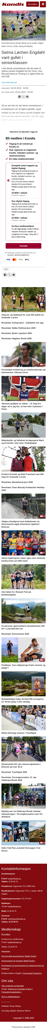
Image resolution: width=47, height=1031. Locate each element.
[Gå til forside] (13, 4)
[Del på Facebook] (19, 97)
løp (6, 269)
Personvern (6, 1001)
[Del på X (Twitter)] (23, 97)
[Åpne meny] (43, 4)
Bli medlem (32, 4)
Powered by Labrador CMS (23, 1027)
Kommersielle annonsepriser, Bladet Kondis (18, 956)
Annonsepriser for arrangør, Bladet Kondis (17, 961)
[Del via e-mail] (27, 97)
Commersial (28, 973)
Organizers (37, 973)
